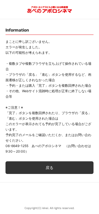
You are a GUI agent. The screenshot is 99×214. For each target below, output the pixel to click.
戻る (49, 167)
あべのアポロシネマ (49, 9)
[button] (49, 194)
